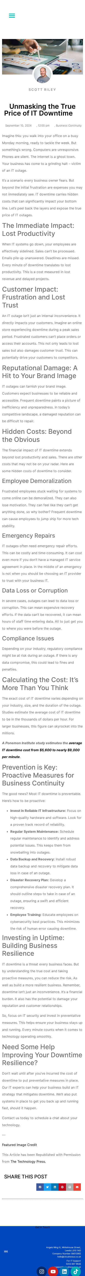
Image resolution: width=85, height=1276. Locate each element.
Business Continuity (68, 125)
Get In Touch (42, 1227)
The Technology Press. (28, 1161)
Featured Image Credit (19, 1145)
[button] (12, 15)
